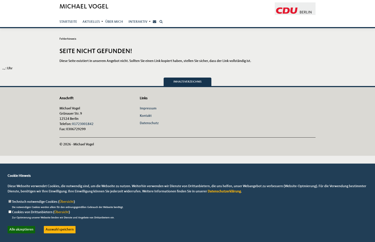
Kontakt (146, 116)
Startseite (68, 22)
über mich (114, 22)
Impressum (148, 108)
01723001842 (83, 124)
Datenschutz (149, 123)
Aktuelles (91, 22)
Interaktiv (137, 22)
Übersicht (66, 202)
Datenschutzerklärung (224, 191)
